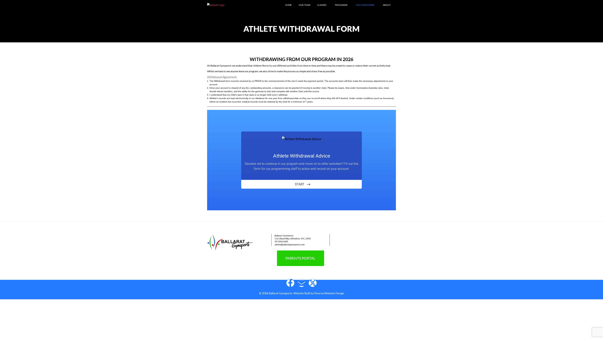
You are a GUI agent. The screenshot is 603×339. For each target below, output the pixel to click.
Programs (341, 5)
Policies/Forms (365, 5)
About (387, 5)
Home (288, 5)
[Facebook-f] (290, 283)
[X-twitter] (313, 283)
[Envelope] (301, 283)
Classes (321, 5)
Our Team (304, 5)
